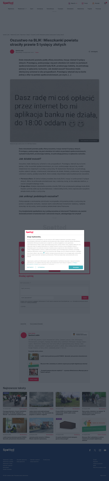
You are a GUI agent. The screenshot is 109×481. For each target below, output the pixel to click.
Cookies (36, 264)
